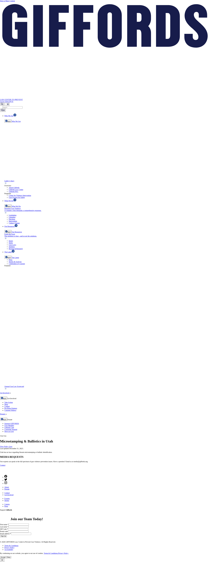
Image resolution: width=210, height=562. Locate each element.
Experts (7, 498)
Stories (6, 500)
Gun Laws (12, 245)
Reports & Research (16, 249)
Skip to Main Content (7, 1)
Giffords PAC (13, 191)
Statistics (12, 247)
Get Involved (8, 495)
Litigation (12, 217)
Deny (8, 557)
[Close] (2, 560)
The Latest (15, 258)
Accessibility (8, 550)
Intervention (13, 221)
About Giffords (14, 188)
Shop (6, 404)
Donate (6, 489)
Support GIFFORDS (11, 423)
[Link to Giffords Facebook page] (5, 477)
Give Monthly (9, 425)
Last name (4, 527)
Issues (11, 241)
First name (4, 524)
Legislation (12, 215)
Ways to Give (9, 431)
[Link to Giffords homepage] (1, 472)
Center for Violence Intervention (20, 195)
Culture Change (14, 223)
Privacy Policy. (63, 553)
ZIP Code (4, 529)
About (6, 487)
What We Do (16, 206)
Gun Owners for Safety (17, 197)
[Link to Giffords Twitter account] (5, 480)
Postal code (4, 531)
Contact (7, 406)
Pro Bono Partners (10, 408)
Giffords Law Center (16, 190)
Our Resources (17, 232)
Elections (12, 219)
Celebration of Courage (17, 264)
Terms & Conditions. (51, 553)
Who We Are (16, 121)
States (11, 243)
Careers (7, 504)
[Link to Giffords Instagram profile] (5, 483)
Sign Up (3, 536)
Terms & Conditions (11, 546)
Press (10, 260)
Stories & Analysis (15, 262)
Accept (3, 557)
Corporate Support (10, 429)
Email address (5, 534)
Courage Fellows (10, 410)
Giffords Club (9, 427)
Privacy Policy (9, 548)
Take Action (8, 402)
